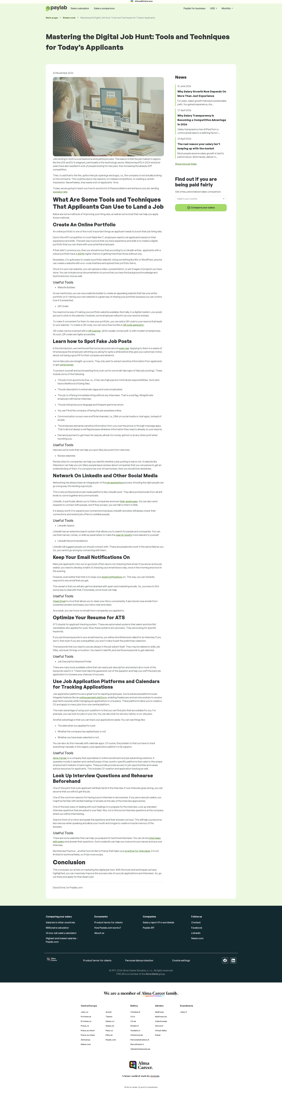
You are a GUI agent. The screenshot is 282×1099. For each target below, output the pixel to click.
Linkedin (195, 933)
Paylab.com (111, 1040)
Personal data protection (139, 960)
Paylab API (148, 927)
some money (66, 364)
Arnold (108, 1012)
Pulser (158, 1035)
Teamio (109, 1016)
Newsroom (69, 17)
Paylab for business (194, 8)
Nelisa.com (86, 1044)
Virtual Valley (161, 1030)
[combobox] (199, 198)
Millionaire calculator (57, 927)
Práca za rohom (88, 1030)
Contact (196, 922)
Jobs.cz (84, 1012)
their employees (129, 501)
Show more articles (186, 163)
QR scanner (94, 330)
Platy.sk (109, 1035)
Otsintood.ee (136, 1035)
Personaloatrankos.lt (139, 1040)
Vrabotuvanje (161, 1021)
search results (124, 535)
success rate (60, 191)
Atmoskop (85, 1040)
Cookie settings (181, 960)
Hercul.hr (159, 1026)
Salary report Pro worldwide (158, 922)
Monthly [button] (226, 8)
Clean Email (59, 601)
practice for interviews (137, 850)
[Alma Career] (141, 1065)
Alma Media (152, 973)
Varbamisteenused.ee (140, 1049)
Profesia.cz (86, 1021)
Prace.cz (85, 1026)
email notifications (112, 576)
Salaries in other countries (60, 922)
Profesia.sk (86, 1016)
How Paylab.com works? (107, 927)
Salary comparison (104, 8)
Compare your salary (202, 207)
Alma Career (60, 758)
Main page (52, 17)
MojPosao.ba (161, 1016)
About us (99, 933)
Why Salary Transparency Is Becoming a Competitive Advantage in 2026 (201, 120)
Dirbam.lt (134, 1026)
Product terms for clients (108, 922)
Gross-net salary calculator (61, 933)
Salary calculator (79, 8)
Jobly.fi (183, 1012)
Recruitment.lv (137, 1044)
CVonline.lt (135, 1012)
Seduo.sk (110, 1026)
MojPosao (159, 1012)
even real (124, 348)
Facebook (196, 927)
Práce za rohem (88, 1035)
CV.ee (133, 1021)
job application (114, 482)
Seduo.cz (110, 1021)
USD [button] (212, 8)
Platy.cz (109, 1030)
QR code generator (133, 324)
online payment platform (93, 697)
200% (81, 253)
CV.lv (132, 1016)
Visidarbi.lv (135, 1030)
